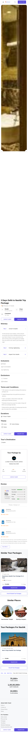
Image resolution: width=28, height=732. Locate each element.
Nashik (12, 305)
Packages (3, 721)
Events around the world (6, 727)
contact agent (7, 729)
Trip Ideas (3, 723)
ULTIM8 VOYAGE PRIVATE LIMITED (14, 461)
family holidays (15, 424)
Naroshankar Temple (7, 619)
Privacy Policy (4, 709)
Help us (2, 705)
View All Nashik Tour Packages (14, 593)
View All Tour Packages (14, 667)
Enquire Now (14, 587)
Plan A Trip (22, 2)
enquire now (21, 729)
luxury (5, 424)
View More (4, 546)
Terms (2, 711)
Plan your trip (4, 719)
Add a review (4, 717)
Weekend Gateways (5, 725)
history (5, 427)
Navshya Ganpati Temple (21, 619)
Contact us (3, 707)
